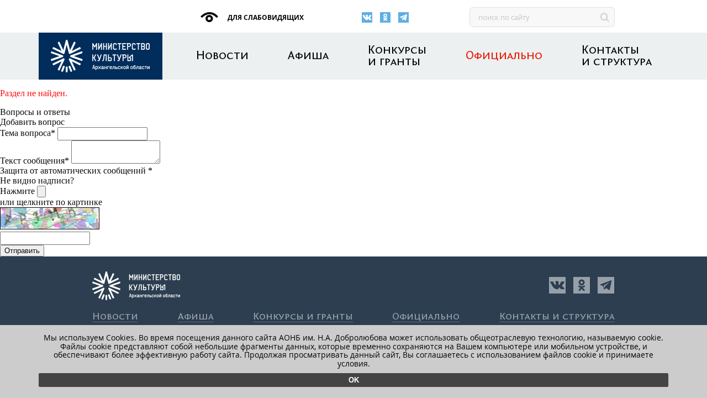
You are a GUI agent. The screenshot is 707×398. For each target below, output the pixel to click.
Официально (504, 56)
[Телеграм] (403, 17)
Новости (222, 56)
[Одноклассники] (385, 17)
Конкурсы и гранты (397, 56)
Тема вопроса (27, 133)
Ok (354, 380)
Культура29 (100, 56)
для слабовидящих (265, 17)
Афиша (308, 56)
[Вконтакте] (367, 17)
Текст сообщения (34, 160)
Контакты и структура (617, 56)
